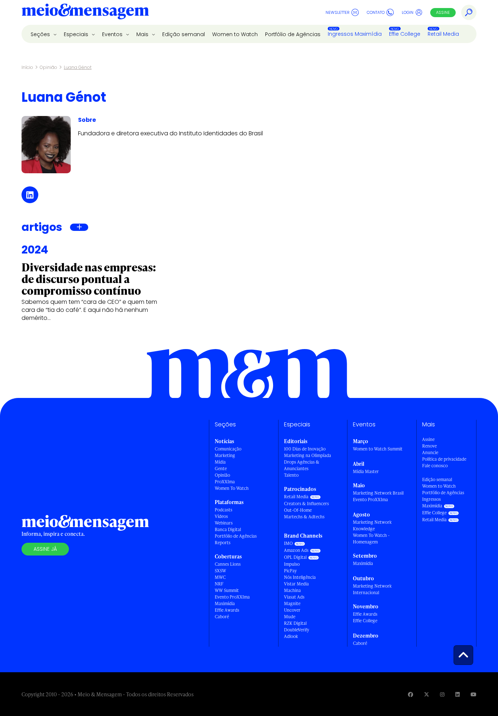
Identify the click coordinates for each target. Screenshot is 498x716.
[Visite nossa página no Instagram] (442, 694)
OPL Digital (295, 557)
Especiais (77, 34)
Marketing (225, 455)
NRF (219, 584)
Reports (222, 542)
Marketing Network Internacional (372, 589)
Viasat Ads (294, 597)
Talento (291, 475)
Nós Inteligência (300, 577)
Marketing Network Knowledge (372, 525)
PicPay (290, 571)
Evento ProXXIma (232, 597)
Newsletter (338, 12)
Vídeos (221, 516)
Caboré (222, 617)
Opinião (48, 67)
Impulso (292, 564)
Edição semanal (183, 34)
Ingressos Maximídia (355, 34)
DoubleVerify (296, 630)
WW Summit (227, 590)
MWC (220, 577)
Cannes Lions (228, 564)
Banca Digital (228, 529)
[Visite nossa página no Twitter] (426, 694)
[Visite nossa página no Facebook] (410, 694)
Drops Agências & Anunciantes (301, 465)
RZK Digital (295, 623)
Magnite (292, 603)
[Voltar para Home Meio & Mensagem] (85, 12)
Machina (292, 590)
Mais (143, 34)
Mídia (220, 462)
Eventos (113, 34)
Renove (429, 446)
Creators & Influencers (306, 503)
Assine (443, 12)
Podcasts (223, 510)
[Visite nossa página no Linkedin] (457, 694)
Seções (41, 34)
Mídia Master (366, 471)
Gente (221, 468)
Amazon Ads (296, 550)
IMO (288, 543)
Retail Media (443, 34)
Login (407, 12)
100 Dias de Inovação (305, 449)
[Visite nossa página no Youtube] (473, 694)
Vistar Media (296, 584)
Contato (376, 12)
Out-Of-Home (298, 510)
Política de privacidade (444, 459)
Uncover (292, 610)
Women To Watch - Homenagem (371, 538)
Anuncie (430, 452)
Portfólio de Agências (292, 34)
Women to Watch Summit (377, 449)
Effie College (404, 34)
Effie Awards (227, 610)
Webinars (224, 523)
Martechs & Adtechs (304, 517)
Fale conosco (435, 466)
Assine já (45, 549)
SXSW (220, 571)
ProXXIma (225, 482)
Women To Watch (232, 488)
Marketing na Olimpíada (307, 455)
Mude (289, 617)
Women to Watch (235, 34)
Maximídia (225, 603)
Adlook (291, 636)
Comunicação (228, 449)
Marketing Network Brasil (378, 493)
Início (27, 67)
